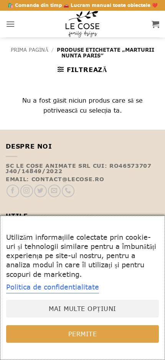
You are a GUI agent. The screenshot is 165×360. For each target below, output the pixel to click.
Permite (82, 334)
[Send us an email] (54, 191)
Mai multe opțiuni (82, 308)
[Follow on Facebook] (13, 191)
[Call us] (68, 191)
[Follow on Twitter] (40, 191)
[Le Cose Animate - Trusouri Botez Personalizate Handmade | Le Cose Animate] (82, 24)
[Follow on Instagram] (26, 191)
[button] (10, 24)
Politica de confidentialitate (52, 287)
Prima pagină (29, 50)
